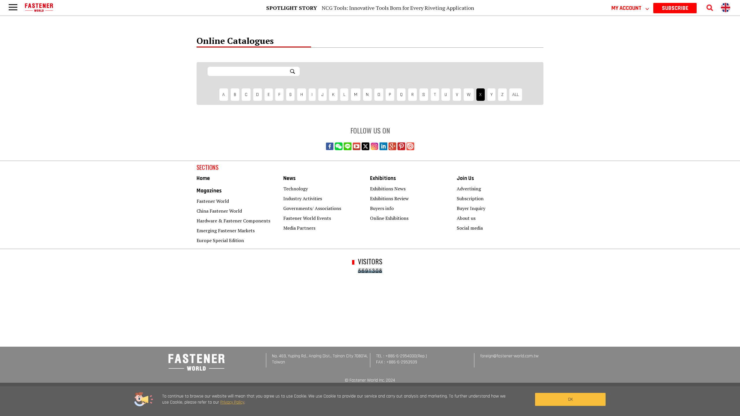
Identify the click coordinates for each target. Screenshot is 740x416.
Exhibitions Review (389, 198)
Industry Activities (302, 198)
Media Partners (299, 228)
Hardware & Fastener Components (233, 221)
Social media (470, 228)
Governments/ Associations (312, 208)
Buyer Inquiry (471, 208)
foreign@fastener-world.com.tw (509, 356)
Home (203, 178)
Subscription (470, 198)
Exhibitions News (388, 188)
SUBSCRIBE (675, 8)
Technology (295, 188)
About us (466, 218)
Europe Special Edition (220, 240)
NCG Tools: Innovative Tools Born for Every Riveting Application (398, 7)
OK (570, 399)
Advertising (469, 188)
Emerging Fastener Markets (226, 230)
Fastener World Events (307, 218)
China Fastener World (219, 211)
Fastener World (213, 201)
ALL (515, 95)
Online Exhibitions (389, 218)
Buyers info (382, 208)
